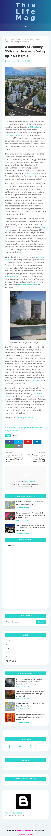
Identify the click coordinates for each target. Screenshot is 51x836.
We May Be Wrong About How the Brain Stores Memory (29, 503)
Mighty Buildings (25, 417)
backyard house (12, 135)
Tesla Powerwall (34, 380)
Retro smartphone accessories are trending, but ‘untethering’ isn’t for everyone (30, 717)
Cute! (8, 641)
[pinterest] (31, 746)
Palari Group (30, 173)
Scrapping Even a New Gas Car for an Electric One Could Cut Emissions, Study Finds (30, 527)
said (20, 252)
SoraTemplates (24, 830)
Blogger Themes (26, 834)
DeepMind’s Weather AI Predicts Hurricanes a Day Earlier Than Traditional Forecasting (29, 681)
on (33, 176)
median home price (28, 284)
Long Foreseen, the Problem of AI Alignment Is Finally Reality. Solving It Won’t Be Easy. (30, 515)
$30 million (34, 127)
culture (8, 649)
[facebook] (9, 746)
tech (12, 39)
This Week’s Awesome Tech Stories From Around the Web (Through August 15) (30, 693)
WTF (7, 645)
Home (7, 39)
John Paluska (11, 61)
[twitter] (20, 746)
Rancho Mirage (12, 276)
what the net (11, 661)
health (8, 653)
